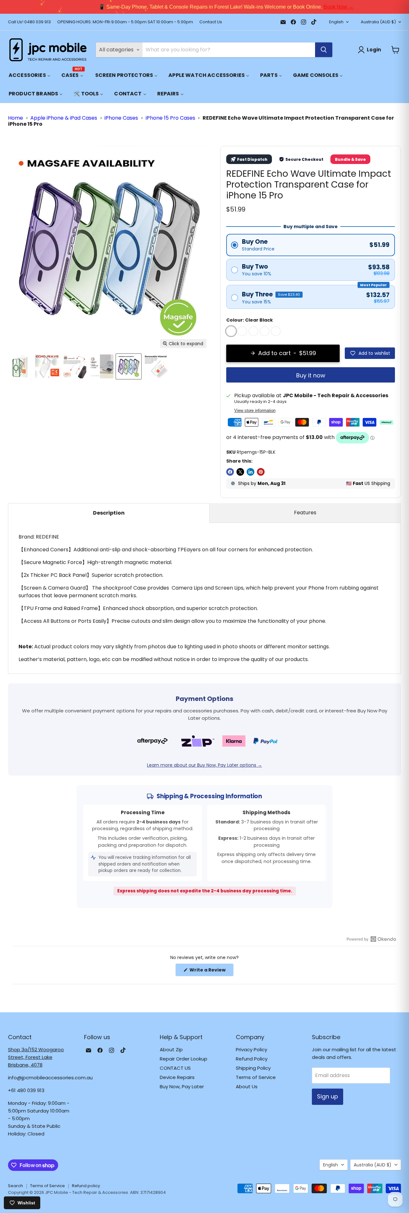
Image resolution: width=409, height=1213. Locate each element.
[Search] (323, 49)
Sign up (327, 1096)
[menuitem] (29, 75)
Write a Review (211, 971)
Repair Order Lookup (183, 1058)
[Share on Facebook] (230, 472)
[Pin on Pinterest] (261, 472)
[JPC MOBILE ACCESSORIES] (48, 50)
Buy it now (310, 375)
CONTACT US (175, 1068)
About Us (247, 1086)
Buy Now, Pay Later (182, 1086)
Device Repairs (177, 1077)
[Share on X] (240, 472)
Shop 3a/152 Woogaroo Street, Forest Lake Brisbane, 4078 (36, 1057)
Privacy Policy (251, 1049)
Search (15, 1186)
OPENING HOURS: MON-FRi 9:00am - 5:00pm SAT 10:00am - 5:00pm (125, 22)
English (336, 22)
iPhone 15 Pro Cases (170, 118)
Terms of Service (256, 1077)
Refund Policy (251, 1058)
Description (109, 513)
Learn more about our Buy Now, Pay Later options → (204, 765)
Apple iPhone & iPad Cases (63, 118)
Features (305, 512)
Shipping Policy (253, 1068)
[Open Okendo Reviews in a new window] (371, 939)
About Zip (171, 1049)
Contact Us (210, 22)
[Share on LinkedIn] (250, 472)
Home (15, 118)
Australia (378, 22)
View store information (254, 410)
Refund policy (86, 1186)
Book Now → (317, 7)
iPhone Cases (121, 118)
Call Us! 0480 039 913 (29, 22)
